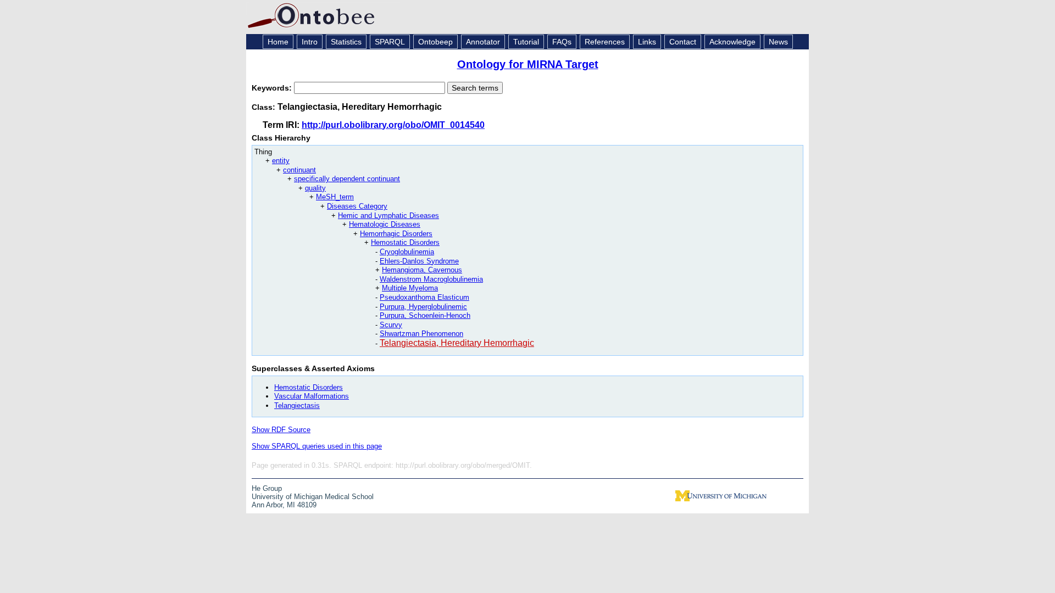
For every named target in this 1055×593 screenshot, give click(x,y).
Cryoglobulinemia (407, 252)
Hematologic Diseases (384, 224)
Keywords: (273, 87)
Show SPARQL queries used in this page (317, 446)
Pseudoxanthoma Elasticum (424, 297)
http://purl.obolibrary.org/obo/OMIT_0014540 (393, 125)
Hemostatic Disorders (405, 242)
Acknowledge (732, 41)
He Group (267, 488)
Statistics (346, 41)
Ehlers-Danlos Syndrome (419, 261)
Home (278, 41)
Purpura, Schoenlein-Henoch (425, 315)
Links (647, 41)
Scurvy (391, 325)
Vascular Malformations (311, 396)
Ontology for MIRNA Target (527, 64)
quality (315, 188)
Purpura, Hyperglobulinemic (423, 307)
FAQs (561, 41)
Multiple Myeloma (410, 288)
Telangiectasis (297, 405)
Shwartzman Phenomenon (421, 333)
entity (281, 160)
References (605, 41)
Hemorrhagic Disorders (396, 234)
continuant (299, 170)
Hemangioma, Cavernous (422, 270)
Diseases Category (357, 206)
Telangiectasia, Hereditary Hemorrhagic (457, 343)
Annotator (483, 41)
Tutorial (526, 41)
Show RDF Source (281, 430)
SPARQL (390, 41)
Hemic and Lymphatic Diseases (388, 215)
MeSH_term (335, 197)
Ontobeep (435, 41)
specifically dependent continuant (347, 179)
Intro (310, 41)
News (778, 41)
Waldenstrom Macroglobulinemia (431, 279)
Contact (682, 41)
